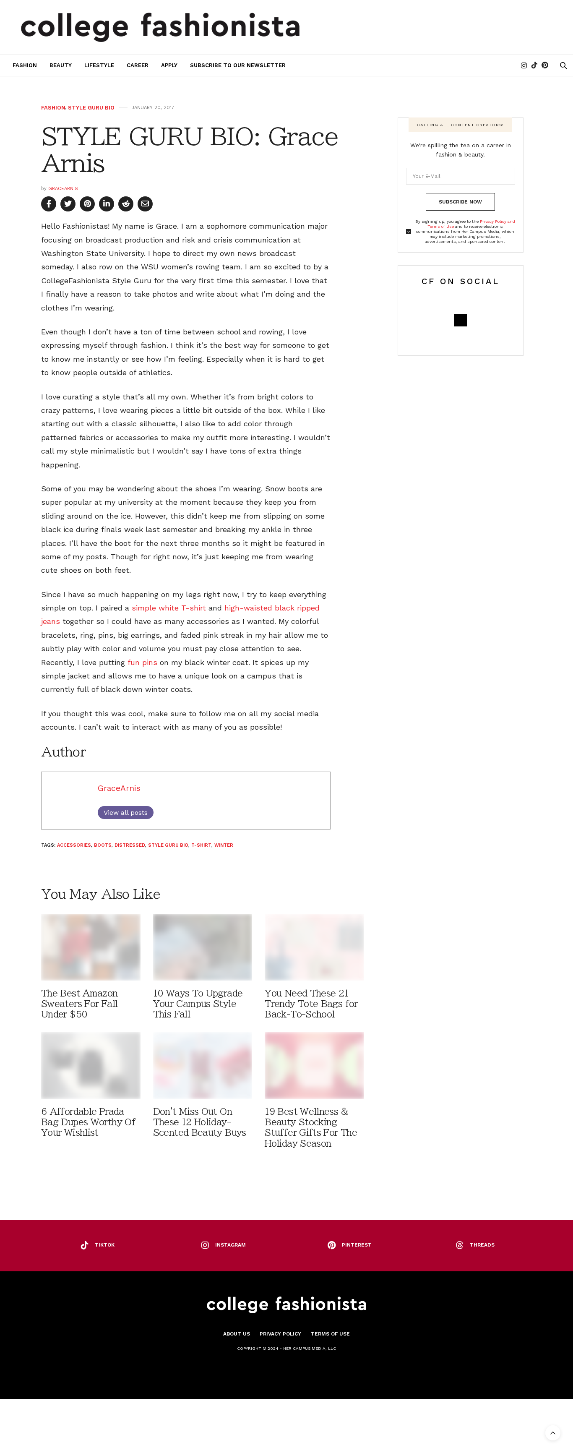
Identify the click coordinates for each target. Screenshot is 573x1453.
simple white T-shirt (169, 607)
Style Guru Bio (91, 107)
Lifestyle (99, 65)
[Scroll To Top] (552, 1432)
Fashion (25, 65)
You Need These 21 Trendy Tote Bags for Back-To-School (311, 1004)
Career (137, 65)
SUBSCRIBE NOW (460, 202)
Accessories (74, 845)
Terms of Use (330, 1334)
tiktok (105, 1245)
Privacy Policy (280, 1334)
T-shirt (201, 845)
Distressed (130, 845)
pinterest (357, 1245)
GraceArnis (63, 188)
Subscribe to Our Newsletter (238, 65)
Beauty (60, 65)
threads (482, 1245)
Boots (103, 845)
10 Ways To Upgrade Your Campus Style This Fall (198, 1004)
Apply (169, 65)
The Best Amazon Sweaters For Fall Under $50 (79, 1004)
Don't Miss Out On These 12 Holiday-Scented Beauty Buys (199, 1122)
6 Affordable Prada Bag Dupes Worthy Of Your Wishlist (88, 1122)
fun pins (142, 662)
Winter (223, 845)
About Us (236, 1334)
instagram (230, 1245)
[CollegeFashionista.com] (160, 27)
